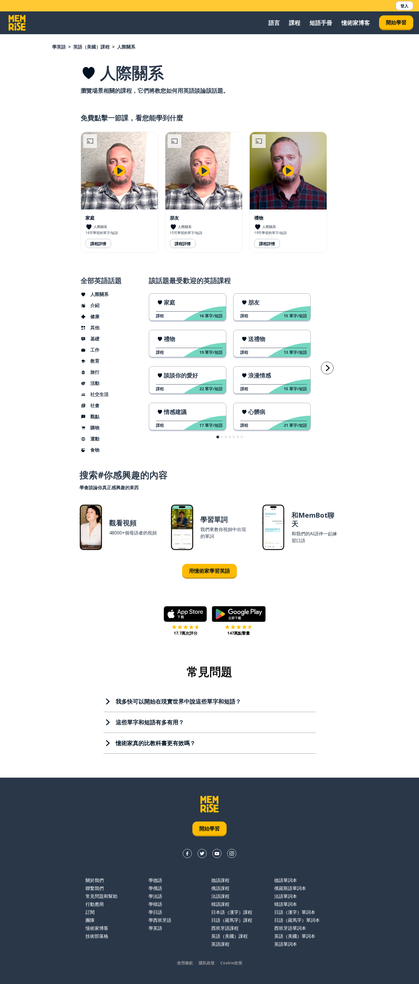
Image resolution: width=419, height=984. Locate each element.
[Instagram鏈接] (231, 853)
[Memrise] (17, 22)
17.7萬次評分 (186, 633)
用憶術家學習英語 (209, 570)
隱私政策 (207, 962)
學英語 (59, 47)
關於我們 (95, 880)
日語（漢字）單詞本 (294, 912)
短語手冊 (321, 23)
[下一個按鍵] (327, 368)
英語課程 (220, 944)
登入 (404, 6)
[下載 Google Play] (239, 614)
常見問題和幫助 (101, 896)
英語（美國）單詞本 (294, 936)
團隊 (90, 920)
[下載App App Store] (185, 614)
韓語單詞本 (285, 904)
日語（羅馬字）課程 (231, 920)
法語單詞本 (285, 896)
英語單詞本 (285, 944)
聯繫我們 (95, 888)
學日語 (155, 912)
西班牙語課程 (225, 928)
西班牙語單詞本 (290, 928)
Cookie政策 (231, 962)
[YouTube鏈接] (216, 853)
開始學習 (396, 22)
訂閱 (90, 912)
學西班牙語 (160, 920)
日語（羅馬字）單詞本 (297, 920)
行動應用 (95, 904)
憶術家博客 (355, 23)
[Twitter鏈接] (202, 853)
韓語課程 (220, 904)
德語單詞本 (285, 880)
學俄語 (155, 888)
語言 (274, 23)
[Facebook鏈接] (187, 853)
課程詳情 (98, 243)
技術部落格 (97, 936)
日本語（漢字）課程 (231, 912)
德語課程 (220, 880)
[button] (217, 437)
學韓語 (155, 904)
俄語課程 (220, 888)
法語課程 (220, 896)
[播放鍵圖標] (119, 171)
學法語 (155, 896)
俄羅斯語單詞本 (290, 888)
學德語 (155, 880)
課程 (294, 23)
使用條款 (185, 962)
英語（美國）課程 (91, 47)
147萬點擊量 (238, 633)
